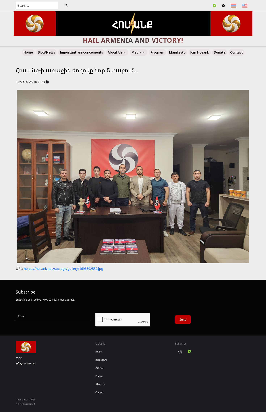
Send (183, 320)
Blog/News (101, 359)
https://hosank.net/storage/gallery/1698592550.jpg (63, 268)
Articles (99, 368)
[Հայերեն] (233, 5)
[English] (244, 5)
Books (98, 376)
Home (98, 351)
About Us (100, 384)
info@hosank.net (26, 363)
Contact (99, 392)
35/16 (19, 358)
